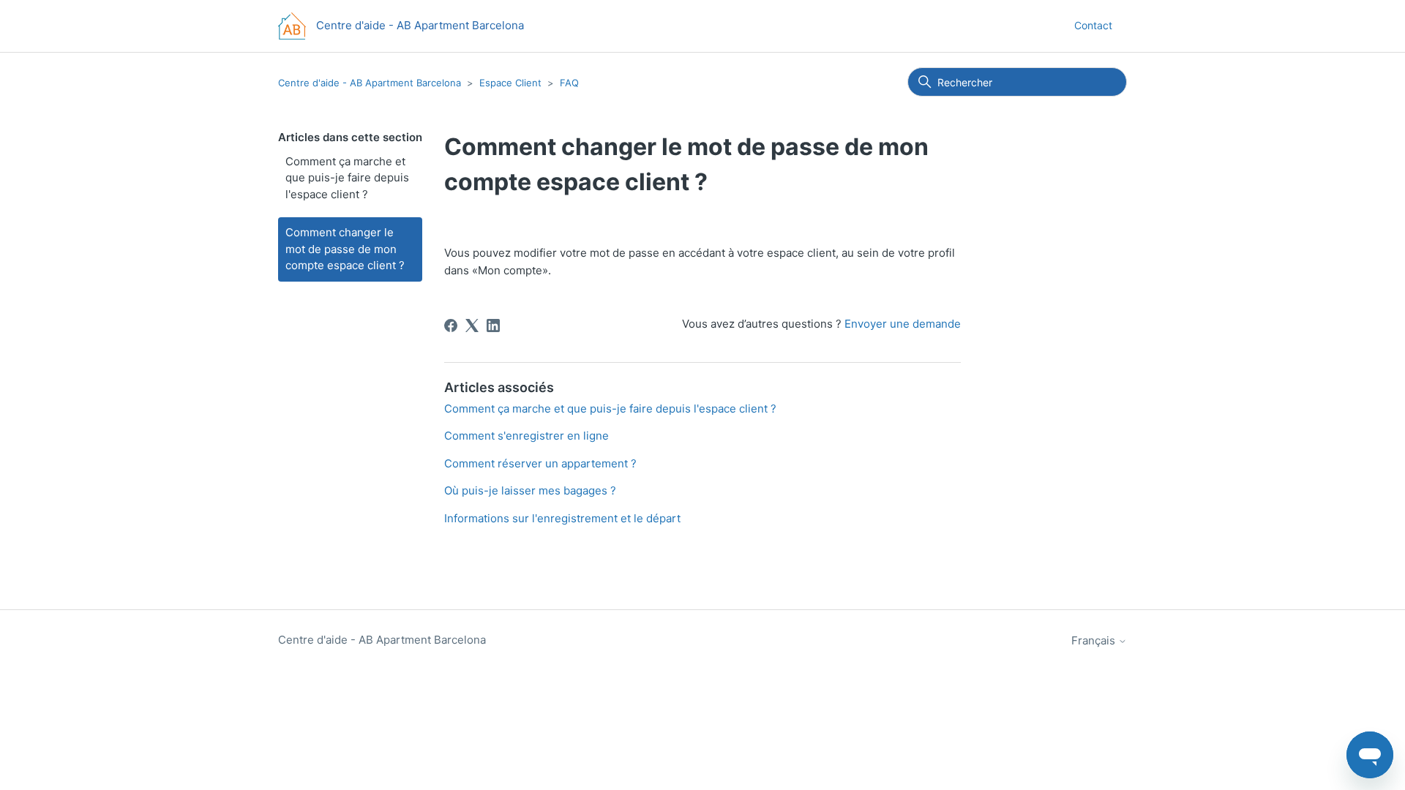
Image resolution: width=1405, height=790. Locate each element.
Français (1094, 640)
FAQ (569, 83)
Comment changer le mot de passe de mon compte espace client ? (345, 248)
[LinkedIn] (493, 325)
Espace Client (511, 83)
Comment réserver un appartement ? (540, 463)
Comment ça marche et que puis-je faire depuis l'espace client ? (347, 177)
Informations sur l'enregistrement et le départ (562, 518)
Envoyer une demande (902, 324)
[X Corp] (472, 325)
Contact (1093, 25)
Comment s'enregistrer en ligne (526, 436)
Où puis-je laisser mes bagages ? (530, 490)
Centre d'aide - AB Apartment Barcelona (369, 83)
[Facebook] (450, 325)
